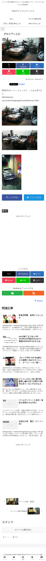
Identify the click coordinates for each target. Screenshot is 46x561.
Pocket (22, 84)
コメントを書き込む (23, 530)
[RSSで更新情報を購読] (33, 293)
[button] (37, 72)
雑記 (5, 211)
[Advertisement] (23, 241)
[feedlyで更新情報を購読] (12, 293)
